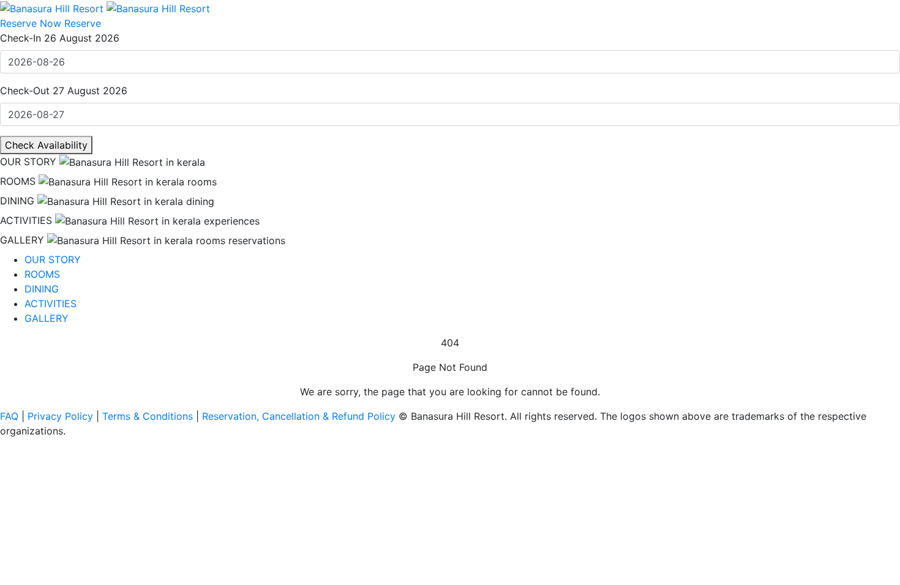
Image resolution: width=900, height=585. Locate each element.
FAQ (10, 416)
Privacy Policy (62, 416)
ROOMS (18, 181)
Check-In (20, 38)
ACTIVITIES (26, 220)
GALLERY (22, 240)
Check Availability (46, 145)
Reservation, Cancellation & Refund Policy (299, 416)
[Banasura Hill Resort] (105, 7)
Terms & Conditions (149, 416)
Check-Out (25, 90)
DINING (17, 201)
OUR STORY (28, 161)
